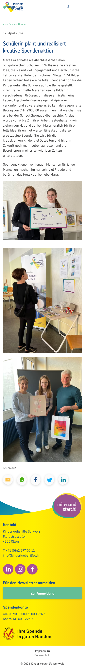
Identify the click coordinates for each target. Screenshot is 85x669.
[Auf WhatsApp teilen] (22, 479)
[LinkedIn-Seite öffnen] (8, 569)
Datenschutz (42, 655)
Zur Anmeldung (42, 593)
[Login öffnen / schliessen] (67, 7)
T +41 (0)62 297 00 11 (19, 550)
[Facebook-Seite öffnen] (32, 569)
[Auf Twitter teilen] (49, 479)
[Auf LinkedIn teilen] (63, 479)
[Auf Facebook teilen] (36, 479)
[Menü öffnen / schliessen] (77, 7)
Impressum (42, 651)
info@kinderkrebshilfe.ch (21, 555)
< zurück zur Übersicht (16, 24)
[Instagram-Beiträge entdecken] (20, 569)
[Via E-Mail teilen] (8, 479)
